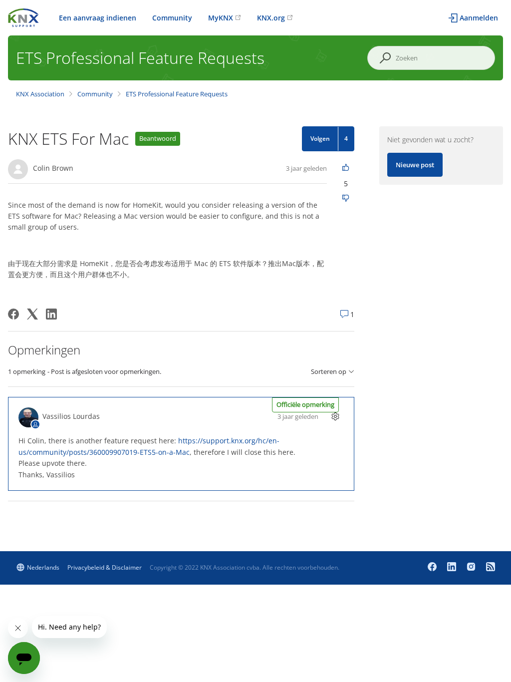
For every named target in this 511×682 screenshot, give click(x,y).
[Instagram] (472, 568)
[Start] (23, 16)
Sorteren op (328, 371)
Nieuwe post (415, 164)
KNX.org (271, 17)
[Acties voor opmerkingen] (335, 416)
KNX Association (40, 93)
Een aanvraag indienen (97, 17)
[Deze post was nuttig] (345, 168)
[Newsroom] (490, 568)
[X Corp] (32, 314)
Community (172, 17)
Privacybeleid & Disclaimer (104, 567)
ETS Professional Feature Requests (177, 93)
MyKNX (220, 17)
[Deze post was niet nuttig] (345, 199)
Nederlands (43, 567)
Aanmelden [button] (479, 17)
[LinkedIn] (51, 314)
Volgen (320, 138)
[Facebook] (13, 314)
